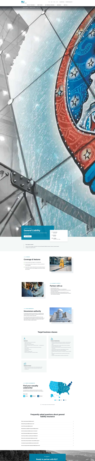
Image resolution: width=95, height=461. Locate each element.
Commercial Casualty (32, 7)
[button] (69, 2)
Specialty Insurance (26, 7)
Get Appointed (27, 236)
